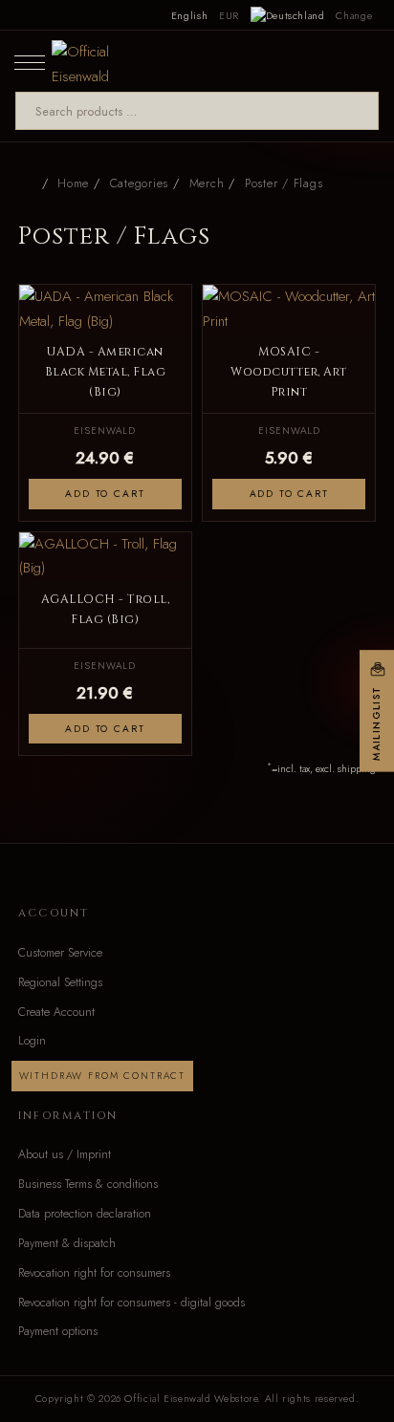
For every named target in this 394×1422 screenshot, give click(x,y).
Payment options (58, 1331)
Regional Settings (60, 982)
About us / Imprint (64, 1154)
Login (32, 1040)
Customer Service (60, 952)
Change (354, 15)
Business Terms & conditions (88, 1184)
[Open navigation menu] (29, 61)
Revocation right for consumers (94, 1273)
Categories (139, 183)
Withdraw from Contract (102, 1075)
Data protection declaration (84, 1213)
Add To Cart (104, 493)
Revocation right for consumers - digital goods (131, 1302)
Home (73, 183)
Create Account (56, 1012)
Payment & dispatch (67, 1243)
